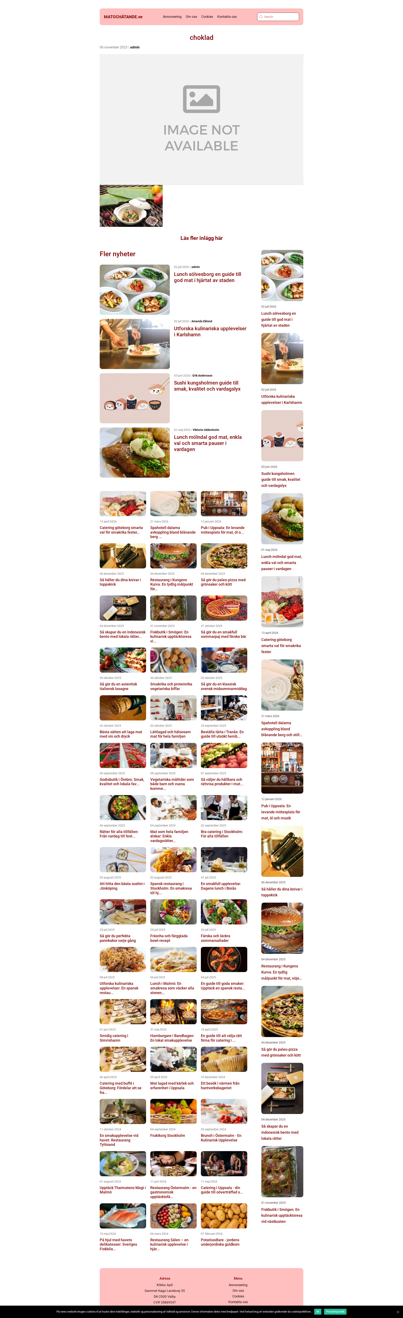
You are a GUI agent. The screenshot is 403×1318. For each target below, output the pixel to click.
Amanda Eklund (201, 321)
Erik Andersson (202, 375)
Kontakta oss (227, 17)
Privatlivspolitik (335, 1311)
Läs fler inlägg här (202, 238)
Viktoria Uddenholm (206, 430)
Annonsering (172, 17)
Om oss (191, 17)
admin (135, 47)
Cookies (207, 17)
